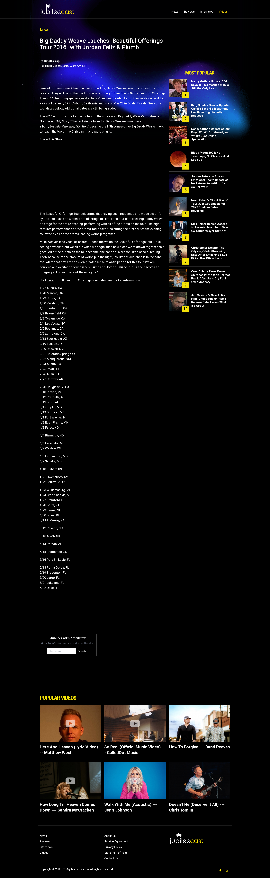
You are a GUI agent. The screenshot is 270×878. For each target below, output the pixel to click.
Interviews (206, 11)
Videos (223, 11)
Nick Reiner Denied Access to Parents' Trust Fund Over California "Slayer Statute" (209, 227)
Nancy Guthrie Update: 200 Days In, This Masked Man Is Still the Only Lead (210, 85)
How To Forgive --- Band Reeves (199, 746)
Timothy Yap (51, 61)
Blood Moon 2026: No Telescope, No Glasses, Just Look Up (210, 156)
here (50, 280)
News (174, 11)
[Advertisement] (200, 53)
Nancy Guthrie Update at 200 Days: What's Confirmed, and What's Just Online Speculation (210, 134)
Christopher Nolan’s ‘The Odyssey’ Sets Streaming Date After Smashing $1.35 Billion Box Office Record (209, 253)
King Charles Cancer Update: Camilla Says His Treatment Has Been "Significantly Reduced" (210, 110)
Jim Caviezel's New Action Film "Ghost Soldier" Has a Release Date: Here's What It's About (208, 300)
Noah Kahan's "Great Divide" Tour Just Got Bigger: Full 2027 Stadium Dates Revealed (209, 205)
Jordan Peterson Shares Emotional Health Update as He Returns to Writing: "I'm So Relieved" (209, 182)
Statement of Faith (116, 852)
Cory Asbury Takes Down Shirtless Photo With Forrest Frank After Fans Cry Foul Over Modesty (210, 277)
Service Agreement (116, 841)
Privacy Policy (113, 847)
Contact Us (111, 858)
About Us (110, 836)
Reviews (189, 11)
